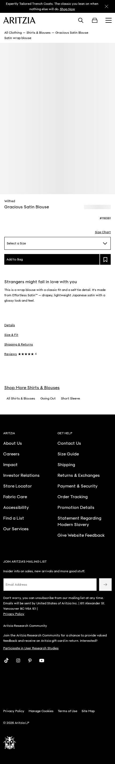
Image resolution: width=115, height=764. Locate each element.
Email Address (16, 584)
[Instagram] (18, 660)
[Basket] (94, 20)
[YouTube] (42, 660)
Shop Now (67, 9)
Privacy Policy (13, 614)
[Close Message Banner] (106, 6)
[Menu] (108, 20)
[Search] (81, 20)
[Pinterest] (30, 660)
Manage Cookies (41, 711)
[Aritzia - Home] (19, 20)
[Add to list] (105, 259)
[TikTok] (6, 660)
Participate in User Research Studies (31, 648)
